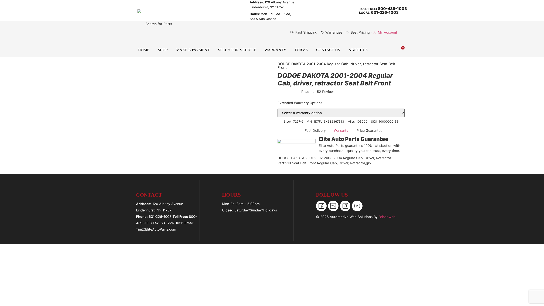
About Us (358, 50)
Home (143, 50)
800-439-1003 (392, 8)
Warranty (275, 50)
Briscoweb (387, 217)
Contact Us (328, 50)
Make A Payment (193, 50)
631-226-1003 (385, 12)
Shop (163, 50)
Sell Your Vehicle (237, 50)
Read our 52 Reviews (318, 91)
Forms (301, 50)
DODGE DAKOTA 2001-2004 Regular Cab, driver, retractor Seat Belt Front (336, 66)
